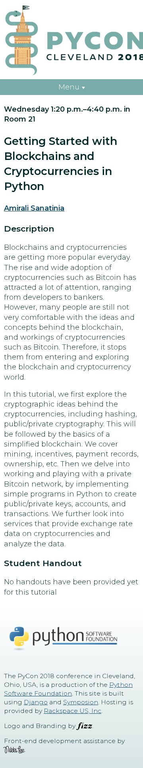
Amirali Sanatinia (34, 208)
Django (36, 702)
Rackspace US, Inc (72, 711)
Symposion (80, 702)
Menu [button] (68, 87)
